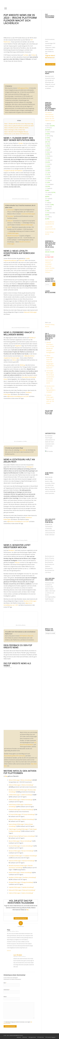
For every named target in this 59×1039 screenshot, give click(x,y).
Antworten (9, 950)
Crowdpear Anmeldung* (30, 856)
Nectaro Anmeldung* (27, 851)
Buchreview (48, 556)
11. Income (48, 164)
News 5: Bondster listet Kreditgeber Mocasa (16, 132)
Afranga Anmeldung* (27, 882)
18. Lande (48, 192)
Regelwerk (18, 346)
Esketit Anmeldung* (26, 872)
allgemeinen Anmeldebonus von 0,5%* (18, 396)
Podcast (34, 55)
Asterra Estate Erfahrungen (16, 824)
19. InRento (48, 194)
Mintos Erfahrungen (14, 780)
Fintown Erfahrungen (14, 809)
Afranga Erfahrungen (14, 882)
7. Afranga (48, 148)
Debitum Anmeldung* (28, 819)
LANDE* (9, 227)
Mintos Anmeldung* (26, 780)
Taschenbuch (48, 526)
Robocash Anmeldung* (28, 890)
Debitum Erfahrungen (27, 225)
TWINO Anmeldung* (26, 799)
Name (5, 982)
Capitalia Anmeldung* (28, 887)
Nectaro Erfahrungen (15, 851)
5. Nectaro (48, 140)
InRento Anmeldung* (27, 785)
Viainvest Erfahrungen (15, 861)
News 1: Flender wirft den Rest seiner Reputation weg (18, 123)
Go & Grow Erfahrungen (28, 214)
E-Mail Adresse (48, 302)
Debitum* (10, 221)
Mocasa (17, 562)
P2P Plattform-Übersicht (26, 636)
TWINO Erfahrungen (14, 799)
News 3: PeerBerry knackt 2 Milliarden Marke (16, 128)
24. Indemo (48, 217)
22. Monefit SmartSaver (48, 207)
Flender (21, 143)
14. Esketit (48, 176)
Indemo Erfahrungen (14, 893)
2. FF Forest (48, 128)
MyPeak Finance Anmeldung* (26, 836)
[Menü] (6, 8)
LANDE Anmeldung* (26, 795)
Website (5, 996)
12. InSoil (47, 168)
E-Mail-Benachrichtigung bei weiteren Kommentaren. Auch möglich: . (18, 1022)
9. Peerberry (48, 156)
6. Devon (47, 144)
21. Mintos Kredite (48, 203)
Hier (6, 776)
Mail (46, 487)
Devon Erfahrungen (14, 841)
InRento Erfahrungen (14, 785)
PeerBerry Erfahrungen (15, 877)
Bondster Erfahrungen (30, 601)
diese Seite (23, 450)
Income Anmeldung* (27, 846)
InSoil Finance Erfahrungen (16, 804)
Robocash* (22, 260)
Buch (46, 479)
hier (27, 909)
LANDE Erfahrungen (12, 233)
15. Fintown (48, 180)
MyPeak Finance (13, 836)
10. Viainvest (48, 160)
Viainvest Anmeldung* (28, 861)
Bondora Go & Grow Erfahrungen (18, 790)
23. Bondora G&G (50, 213)
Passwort (47, 309)
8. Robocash (48, 152)
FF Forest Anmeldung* (28, 814)
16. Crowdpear (49, 184)
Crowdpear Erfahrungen (15, 856)
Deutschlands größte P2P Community (14, 756)
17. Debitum (48, 188)
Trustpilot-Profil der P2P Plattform (13, 170)
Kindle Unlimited (49, 535)
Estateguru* (30, 467)
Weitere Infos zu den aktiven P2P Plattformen (16, 134)
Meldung (22, 365)
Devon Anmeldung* (26, 841)
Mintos (14, 360)
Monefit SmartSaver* (13, 236)
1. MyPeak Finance (48, 124)
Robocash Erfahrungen (30, 312)
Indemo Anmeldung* (27, 893)
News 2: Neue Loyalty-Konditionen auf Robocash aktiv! (19, 125)
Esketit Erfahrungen (14, 872)
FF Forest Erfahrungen (15, 814)
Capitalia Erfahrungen (15, 887)
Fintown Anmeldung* (27, 809)
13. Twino (48, 172)
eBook (47, 530)
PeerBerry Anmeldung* (29, 877)
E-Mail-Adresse (7, 989)
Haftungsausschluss (22, 88)
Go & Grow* (10, 209)
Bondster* (12, 550)
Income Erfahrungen (14, 846)
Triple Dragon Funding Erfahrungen (19, 829)
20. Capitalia (48, 198)
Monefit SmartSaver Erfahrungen (18, 865)
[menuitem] (6, 8)
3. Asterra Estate (50, 132)
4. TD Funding (49, 136)
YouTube (25, 55)
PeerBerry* (32, 337)
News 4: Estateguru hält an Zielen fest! (14, 130)
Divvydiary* (10, 216)
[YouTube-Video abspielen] (21, 677)
